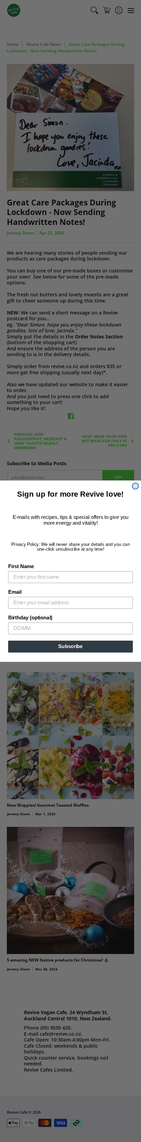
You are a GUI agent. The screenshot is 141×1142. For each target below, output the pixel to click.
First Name (21, 566)
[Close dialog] (135, 486)
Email (14, 591)
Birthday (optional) (30, 617)
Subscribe (70, 646)
